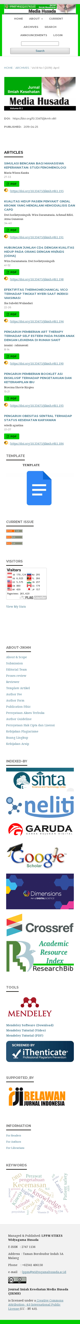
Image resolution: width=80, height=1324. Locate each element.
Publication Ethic (18, 707)
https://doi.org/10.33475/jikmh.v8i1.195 (37, 191)
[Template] (40, 505)
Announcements (33, 35)
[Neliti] (40, 817)
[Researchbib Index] (40, 970)
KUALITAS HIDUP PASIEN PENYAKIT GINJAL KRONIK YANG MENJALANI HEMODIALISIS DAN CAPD (39, 205)
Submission (14, 663)
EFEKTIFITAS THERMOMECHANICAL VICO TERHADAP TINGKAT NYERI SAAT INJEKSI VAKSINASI (36, 294)
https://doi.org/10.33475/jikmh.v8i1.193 (37, 405)
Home (18, 18)
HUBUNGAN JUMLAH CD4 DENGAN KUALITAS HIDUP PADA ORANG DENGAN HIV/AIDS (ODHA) (39, 252)
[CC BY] (19, 1309)
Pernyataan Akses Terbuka (25, 713)
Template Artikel (18, 688)
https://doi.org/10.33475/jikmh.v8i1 (34, 118)
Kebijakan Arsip (17, 744)
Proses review (16, 676)
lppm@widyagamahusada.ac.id (44, 1272)
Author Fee (14, 694)
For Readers (13, 1135)
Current (56, 18)
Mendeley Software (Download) (30, 1025)
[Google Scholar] (37, 868)
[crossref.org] (40, 935)
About (35, 18)
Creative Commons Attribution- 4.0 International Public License (35, 1304)
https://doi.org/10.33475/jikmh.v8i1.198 (37, 279)
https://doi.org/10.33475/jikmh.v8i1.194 (37, 321)
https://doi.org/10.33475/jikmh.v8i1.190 (37, 363)
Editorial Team (16, 669)
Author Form (15, 700)
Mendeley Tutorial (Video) (26, 1030)
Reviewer (12, 682)
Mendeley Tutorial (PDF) (24, 1035)
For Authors (13, 1141)
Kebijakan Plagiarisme (22, 731)
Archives (31, 26)
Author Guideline (19, 719)
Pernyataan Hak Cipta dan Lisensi (30, 725)
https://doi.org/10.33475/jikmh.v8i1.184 (37, 443)
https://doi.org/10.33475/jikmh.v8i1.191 (37, 237)
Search (50, 26)
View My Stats (16, 606)
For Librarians (15, 1148)
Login (58, 35)
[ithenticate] (40, 1061)
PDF (13, 183)
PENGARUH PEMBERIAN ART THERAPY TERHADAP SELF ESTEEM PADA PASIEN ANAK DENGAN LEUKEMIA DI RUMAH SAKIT (39, 336)
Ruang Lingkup (17, 737)
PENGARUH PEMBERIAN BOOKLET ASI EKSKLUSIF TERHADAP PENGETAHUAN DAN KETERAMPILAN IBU (38, 378)
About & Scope (16, 657)
